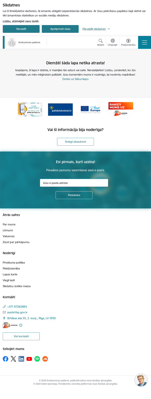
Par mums (9, 224)
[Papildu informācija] (20, 325)
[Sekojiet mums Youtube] (29, 358)
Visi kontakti (21, 336)
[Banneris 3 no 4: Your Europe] (90, 109)
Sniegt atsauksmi (75, 141)
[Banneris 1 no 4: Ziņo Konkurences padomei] (30, 109)
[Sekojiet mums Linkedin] (21, 359)
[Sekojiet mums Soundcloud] (45, 359)
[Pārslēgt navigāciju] (144, 42)
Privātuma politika (14, 262)
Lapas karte (10, 274)
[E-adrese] (10, 325)
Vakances (9, 236)
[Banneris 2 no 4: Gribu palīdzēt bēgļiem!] (60, 109)
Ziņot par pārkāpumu (16, 242)
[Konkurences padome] (23, 42)
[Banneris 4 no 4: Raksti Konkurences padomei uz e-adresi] (120, 109)
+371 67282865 (17, 306)
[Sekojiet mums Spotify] (37, 359)
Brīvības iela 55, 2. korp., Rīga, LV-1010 (31, 318)
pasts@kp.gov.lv (17, 312)
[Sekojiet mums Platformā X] (13, 359)
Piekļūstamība (11, 268)
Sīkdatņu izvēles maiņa (17, 286)
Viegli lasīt (9, 280)
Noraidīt (21, 29)
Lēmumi (8, 230)
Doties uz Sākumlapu (75, 79)
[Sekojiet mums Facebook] (5, 359)
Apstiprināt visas (60, 29)
